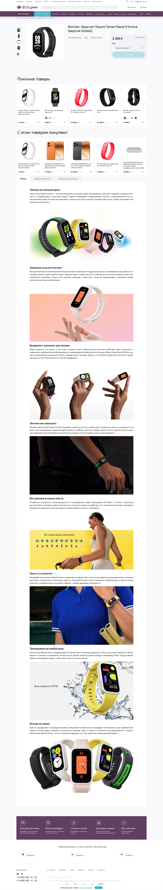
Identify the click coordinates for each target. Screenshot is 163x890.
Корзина (132, 7)
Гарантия (38, 1)
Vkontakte (79, 853)
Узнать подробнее (86, 888)
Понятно (99, 888)
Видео (148, 14)
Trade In (46, 1)
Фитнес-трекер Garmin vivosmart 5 (131, 111)
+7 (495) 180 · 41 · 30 (26, 877)
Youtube (29, 853)
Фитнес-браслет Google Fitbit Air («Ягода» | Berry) (81, 111)
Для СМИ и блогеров (74, 1)
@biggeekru (31, 855)
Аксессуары (99, 14)
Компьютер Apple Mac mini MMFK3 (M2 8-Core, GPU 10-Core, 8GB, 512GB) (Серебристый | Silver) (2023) (133, 165)
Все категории (23, 14)
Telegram (128, 853)
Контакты (87, 1)
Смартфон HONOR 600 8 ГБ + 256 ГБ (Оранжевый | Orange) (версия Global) (55, 165)
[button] (19, 59)
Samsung (89, 14)
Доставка (30, 1)
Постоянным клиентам (58, 1)
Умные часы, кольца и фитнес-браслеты (34, 18)
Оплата (72, 870)
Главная (18, 18)
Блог (141, 14)
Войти (145, 7)
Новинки (55, 14)
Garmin (123, 14)
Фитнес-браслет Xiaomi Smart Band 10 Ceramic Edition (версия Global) (29, 112)
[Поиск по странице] (115, 7)
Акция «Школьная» (42, 14)
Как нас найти (97, 1)
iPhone (63, 14)
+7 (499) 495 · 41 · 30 (140, 1)
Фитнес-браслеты (52, 18)
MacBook (72, 14)
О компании (20, 1)
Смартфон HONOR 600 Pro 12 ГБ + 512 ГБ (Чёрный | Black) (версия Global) (81, 165)
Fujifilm (116, 14)
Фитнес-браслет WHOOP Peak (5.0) (107, 111)
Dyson (110, 14)
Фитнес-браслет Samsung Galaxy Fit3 (54, 111)
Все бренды (132, 14)
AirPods (80, 14)
